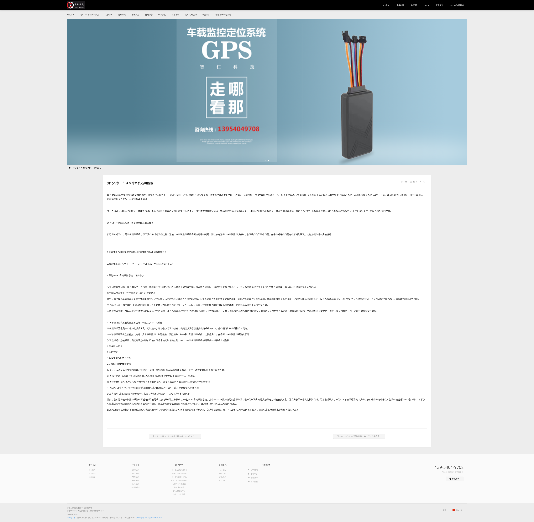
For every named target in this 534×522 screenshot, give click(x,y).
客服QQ (254, 474)
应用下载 (439, 5)
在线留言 (455, 478)
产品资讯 (222, 477)
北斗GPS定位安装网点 (89, 14)
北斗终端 (400, 5)
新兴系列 (135, 484)
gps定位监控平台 (179, 491)
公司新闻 (222, 480)
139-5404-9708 (449, 467)
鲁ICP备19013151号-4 (153, 517)
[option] (267, 92)
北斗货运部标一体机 (179, 477)
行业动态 (222, 473)
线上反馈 (92, 473)
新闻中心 (149, 14)
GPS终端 (385, 5)
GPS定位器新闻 (457, 5)
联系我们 (162, 14)
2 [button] (268, 160)
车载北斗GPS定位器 (179, 473)
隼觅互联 (206, 14)
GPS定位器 (71, 517)
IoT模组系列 (135, 487)
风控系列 (135, 470)
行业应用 (122, 14)
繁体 (444, 510)
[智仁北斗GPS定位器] (76, 5)
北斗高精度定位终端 (179, 470)
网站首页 (71, 14)
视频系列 (135, 480)
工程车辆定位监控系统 (179, 480)
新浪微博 (254, 478)
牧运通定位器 (179, 487)
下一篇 (361, 436)
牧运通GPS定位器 (223, 14)
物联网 (414, 5)
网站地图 (140, 517)
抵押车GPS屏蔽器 (179, 484)
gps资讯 (97, 167)
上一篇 (175, 436)
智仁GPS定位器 (179, 494)
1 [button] (265, 160)
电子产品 (135, 14)
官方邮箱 (254, 481)
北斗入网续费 (191, 14)
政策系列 (135, 473)
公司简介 (92, 470)
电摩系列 (135, 477)
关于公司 (109, 14)
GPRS (426, 5)
